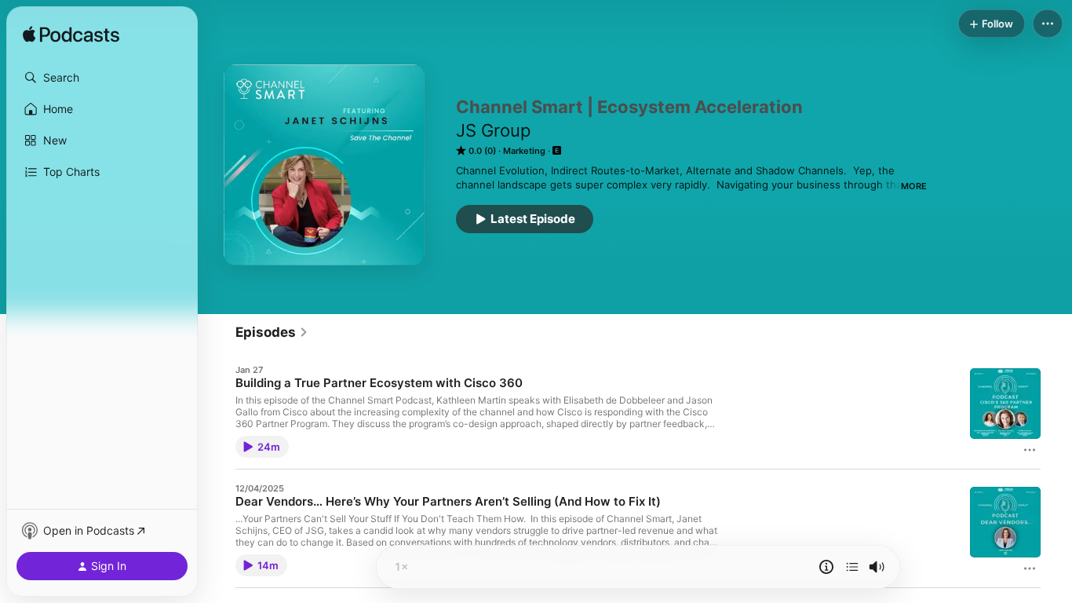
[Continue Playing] (852, 567)
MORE (914, 186)
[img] (71, 35)
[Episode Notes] (826, 567)
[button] (102, 77)
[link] (271, 332)
